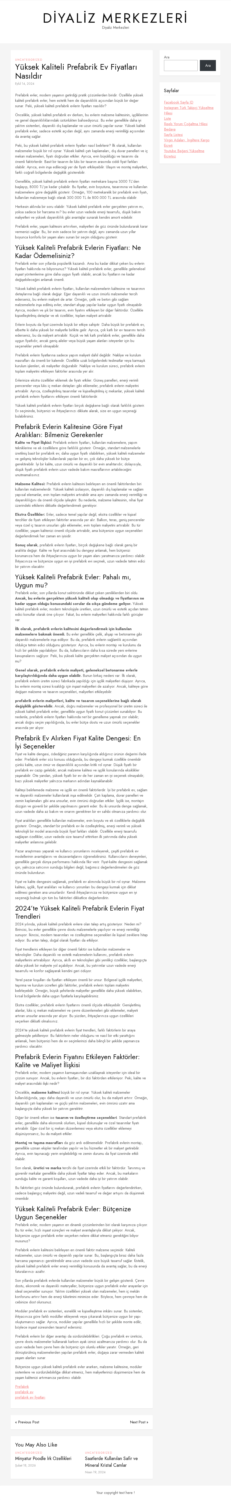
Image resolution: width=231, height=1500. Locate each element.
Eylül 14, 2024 (24, 83)
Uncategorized (28, 60)
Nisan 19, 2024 (95, 1472)
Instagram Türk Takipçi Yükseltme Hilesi (189, 110)
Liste (167, 118)
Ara (166, 57)
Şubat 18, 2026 (25, 1465)
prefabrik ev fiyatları (30, 1397)
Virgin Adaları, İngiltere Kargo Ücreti (187, 143)
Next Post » (139, 1422)
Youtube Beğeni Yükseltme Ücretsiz (184, 153)
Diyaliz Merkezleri (116, 18)
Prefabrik (22, 1386)
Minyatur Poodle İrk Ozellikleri (43, 1458)
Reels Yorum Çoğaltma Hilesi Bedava (186, 126)
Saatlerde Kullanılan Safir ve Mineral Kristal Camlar (111, 1462)
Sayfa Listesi (173, 134)
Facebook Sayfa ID (178, 102)
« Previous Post (27, 1422)
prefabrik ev (24, 1392)
